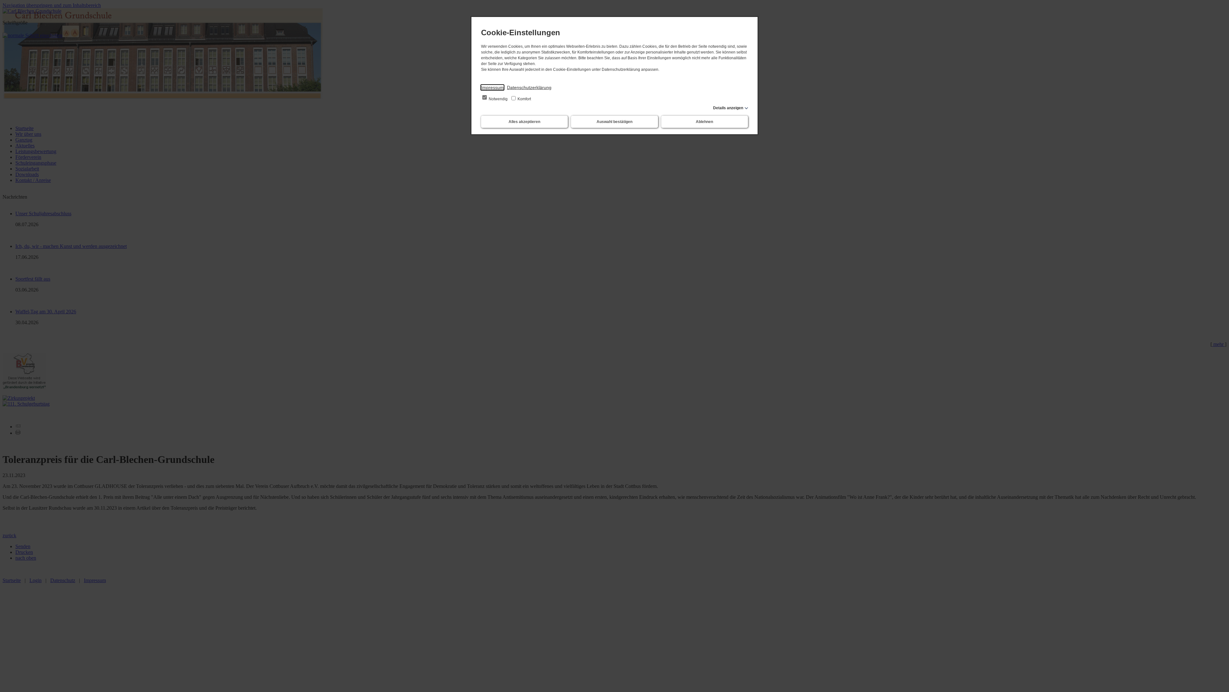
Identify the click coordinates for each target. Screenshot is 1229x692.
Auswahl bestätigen (614, 121)
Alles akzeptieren (524, 121)
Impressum (492, 87)
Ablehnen (704, 121)
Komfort (524, 99)
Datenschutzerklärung (529, 87)
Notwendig (498, 99)
